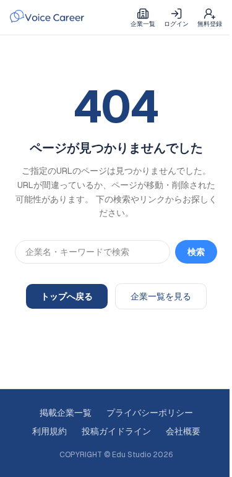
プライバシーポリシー (149, 412)
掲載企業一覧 (66, 412)
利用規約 (49, 431)
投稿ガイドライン (116, 431)
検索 (196, 251)
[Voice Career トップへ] (47, 17)
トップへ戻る (67, 296)
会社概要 (183, 431)
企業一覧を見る (161, 296)
